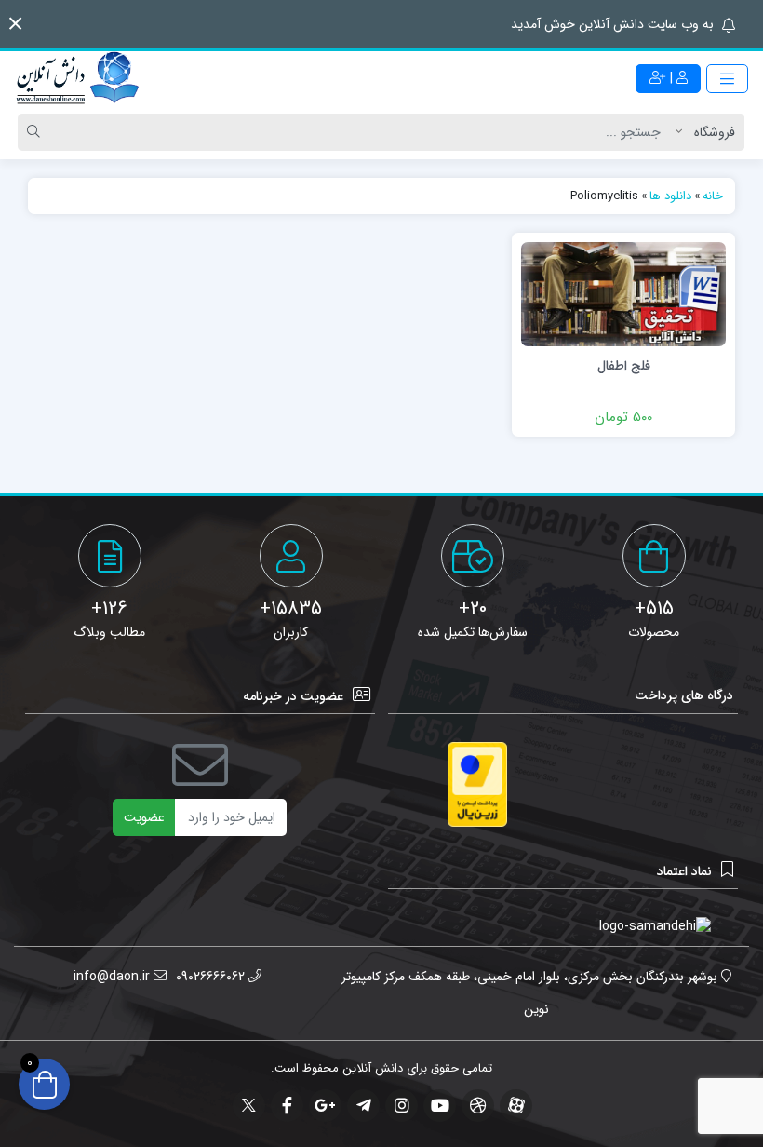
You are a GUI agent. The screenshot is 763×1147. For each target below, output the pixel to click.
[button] (15, 24)
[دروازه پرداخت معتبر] (477, 784)
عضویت (144, 817)
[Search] (36, 132)
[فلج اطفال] (623, 293)
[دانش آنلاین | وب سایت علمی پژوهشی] (76, 79)
